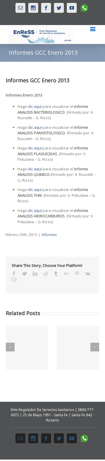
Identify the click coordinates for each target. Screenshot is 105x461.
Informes (49, 234)
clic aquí (35, 106)
